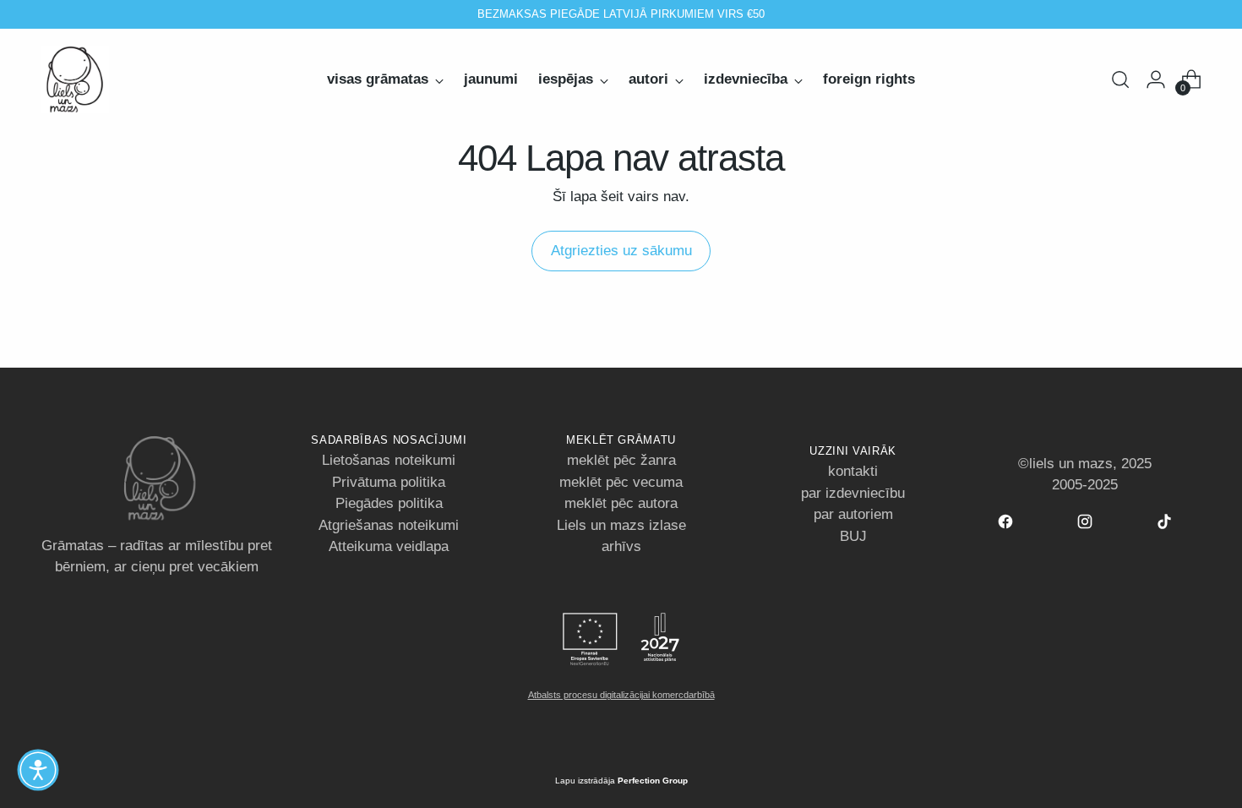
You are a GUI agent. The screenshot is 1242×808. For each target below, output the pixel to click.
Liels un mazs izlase (621, 525)
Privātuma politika (388, 482)
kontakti (853, 471)
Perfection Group (653, 780)
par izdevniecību (853, 493)
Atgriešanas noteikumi (389, 525)
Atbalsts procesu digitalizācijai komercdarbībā (621, 695)
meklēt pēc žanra (621, 460)
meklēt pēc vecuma (621, 482)
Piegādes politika (389, 503)
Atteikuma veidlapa (389, 546)
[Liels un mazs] (75, 79)
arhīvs (621, 546)
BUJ (853, 536)
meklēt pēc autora (621, 503)
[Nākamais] (805, 14)
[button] (38, 770)
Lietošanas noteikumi (388, 460)
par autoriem (853, 514)
